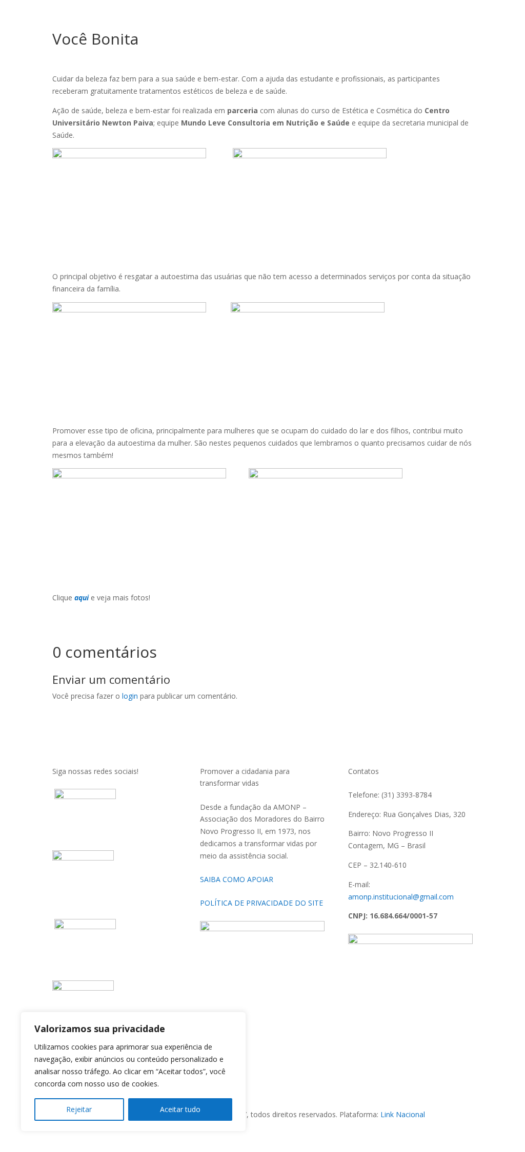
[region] (133, 1072)
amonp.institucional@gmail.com (401, 897)
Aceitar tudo (180, 1109)
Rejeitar (79, 1109)
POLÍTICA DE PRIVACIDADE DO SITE (261, 903)
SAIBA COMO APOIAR (237, 879)
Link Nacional (402, 1114)
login (130, 696)
